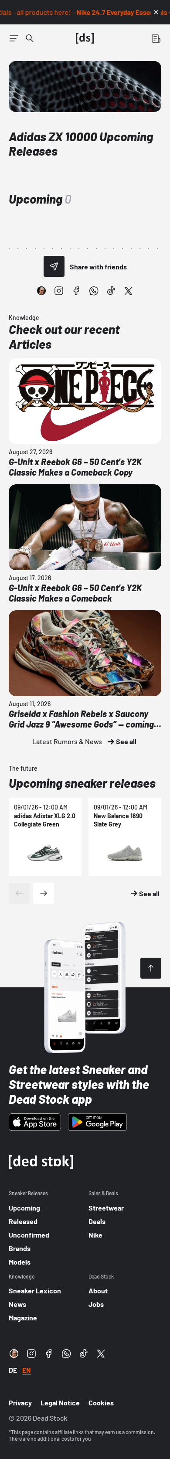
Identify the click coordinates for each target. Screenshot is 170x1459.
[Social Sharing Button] (54, 266)
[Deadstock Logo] (85, 38)
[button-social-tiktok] (111, 291)
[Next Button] (43, 893)
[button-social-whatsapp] (93, 291)
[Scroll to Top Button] (150, 968)
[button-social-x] (128, 291)
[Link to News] (29, 38)
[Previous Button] (19, 893)
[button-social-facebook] (76, 291)
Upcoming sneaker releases (82, 782)
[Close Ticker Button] (156, 12)
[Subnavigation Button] (14, 38)
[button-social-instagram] (59, 291)
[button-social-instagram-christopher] (41, 291)
